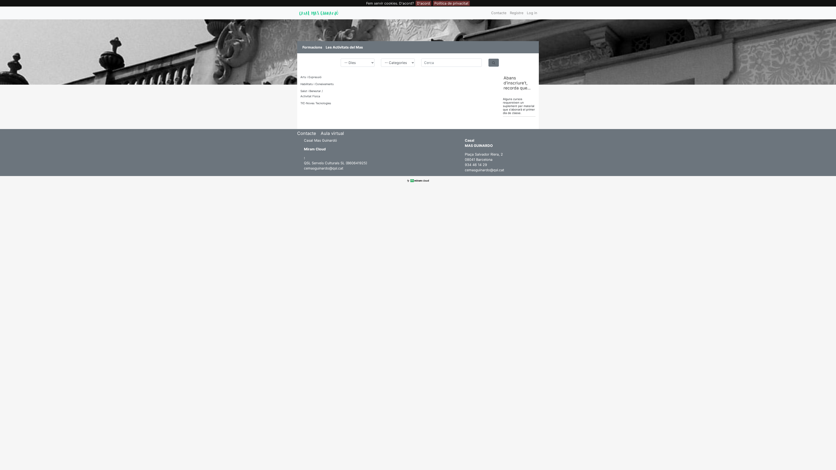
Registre (516, 13)
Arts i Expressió (311, 77)
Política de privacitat (451, 3)
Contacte (498, 13)
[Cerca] (493, 63)
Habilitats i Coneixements (317, 84)
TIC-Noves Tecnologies (315, 103)
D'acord (423, 3)
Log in (532, 13)
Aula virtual (332, 133)
